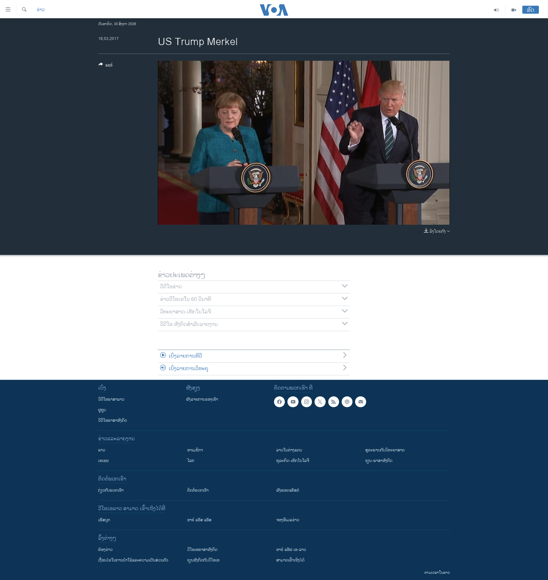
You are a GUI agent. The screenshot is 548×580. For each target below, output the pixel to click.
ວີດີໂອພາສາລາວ (111, 399)
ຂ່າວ (41, 10)
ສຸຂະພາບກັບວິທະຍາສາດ (385, 450)
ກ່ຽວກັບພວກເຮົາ (111, 490)
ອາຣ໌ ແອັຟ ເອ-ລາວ (291, 550)
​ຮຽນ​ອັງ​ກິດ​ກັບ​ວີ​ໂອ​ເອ (203, 560)
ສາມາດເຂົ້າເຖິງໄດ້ (290, 560)
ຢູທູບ (102, 410)
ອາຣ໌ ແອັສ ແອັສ (199, 520)
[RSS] (333, 401)
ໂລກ (190, 461)
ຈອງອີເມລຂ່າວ (287, 520)
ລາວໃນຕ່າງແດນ (289, 450)
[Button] (105, 66)
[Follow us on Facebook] (279, 401)
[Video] (513, 10)
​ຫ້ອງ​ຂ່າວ (105, 550)
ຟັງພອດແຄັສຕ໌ (287, 490)
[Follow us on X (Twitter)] (320, 401)
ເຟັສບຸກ (104, 520)
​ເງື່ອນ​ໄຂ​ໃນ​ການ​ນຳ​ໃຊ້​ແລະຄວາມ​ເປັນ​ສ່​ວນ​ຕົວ (133, 560)
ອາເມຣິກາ (195, 450)
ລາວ (101, 450)
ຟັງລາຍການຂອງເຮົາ (202, 399)
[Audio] (496, 10)
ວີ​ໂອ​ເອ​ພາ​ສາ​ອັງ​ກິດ (202, 550)
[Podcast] (347, 401)
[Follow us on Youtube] (292, 401)
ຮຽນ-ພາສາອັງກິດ (378, 461)
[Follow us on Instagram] (306, 401)
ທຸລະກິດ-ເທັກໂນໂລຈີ (292, 461)
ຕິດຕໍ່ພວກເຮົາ (198, 490)
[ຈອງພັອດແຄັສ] (360, 401)
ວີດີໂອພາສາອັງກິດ (112, 420)
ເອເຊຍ (103, 461)
